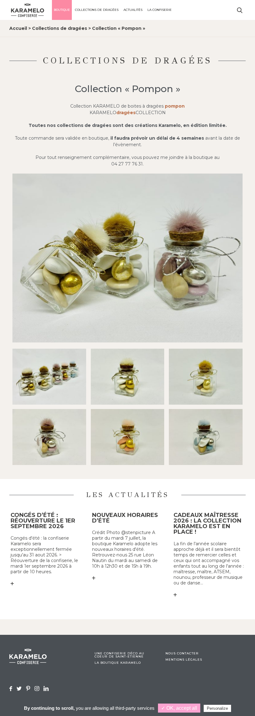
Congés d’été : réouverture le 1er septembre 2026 (43, 521)
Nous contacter (182, 653)
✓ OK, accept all (179, 708)
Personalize (217, 708)
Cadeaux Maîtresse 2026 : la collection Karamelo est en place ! (207, 523)
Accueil (18, 28)
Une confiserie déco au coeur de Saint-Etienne (119, 655)
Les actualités (127, 495)
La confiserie (159, 10)
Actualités (132, 10)
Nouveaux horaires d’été (125, 518)
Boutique (62, 10)
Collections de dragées (96, 10)
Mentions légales (183, 659)
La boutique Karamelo (118, 662)
